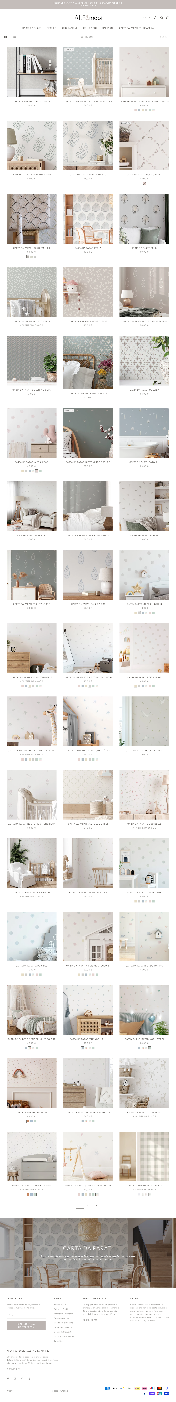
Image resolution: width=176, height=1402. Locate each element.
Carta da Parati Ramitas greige (88, 321)
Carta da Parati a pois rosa (31, 462)
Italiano (143, 18)
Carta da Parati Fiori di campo (88, 892)
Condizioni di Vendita (63, 1323)
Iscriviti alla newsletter (26, 1325)
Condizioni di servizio (63, 1327)
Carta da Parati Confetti (31, 1112)
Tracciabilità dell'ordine (64, 1313)
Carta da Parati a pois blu (31, 966)
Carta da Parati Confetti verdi (31, 1185)
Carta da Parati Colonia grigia (31, 390)
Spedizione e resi (61, 1318)
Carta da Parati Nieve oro (31, 535)
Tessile (51, 28)
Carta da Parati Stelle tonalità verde (31, 750)
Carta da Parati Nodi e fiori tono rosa (31, 824)
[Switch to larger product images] (5, 37)
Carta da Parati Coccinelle (144, 824)
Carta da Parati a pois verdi (144, 892)
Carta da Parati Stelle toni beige (31, 677)
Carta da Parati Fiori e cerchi (31, 892)
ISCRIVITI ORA (13, 1369)
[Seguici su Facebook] (8, 1378)
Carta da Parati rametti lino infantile (88, 101)
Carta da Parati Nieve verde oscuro (88, 462)
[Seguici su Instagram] (15, 1378)
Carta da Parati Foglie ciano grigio (88, 535)
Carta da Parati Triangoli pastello (88, 1112)
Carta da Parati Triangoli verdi (144, 1039)
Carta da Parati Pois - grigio (144, 604)
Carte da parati (31, 28)
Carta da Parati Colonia (144, 390)
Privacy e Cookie (61, 1309)
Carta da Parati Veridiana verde (32, 174)
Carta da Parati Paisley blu (88, 604)
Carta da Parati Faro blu (144, 462)
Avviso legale (60, 1304)
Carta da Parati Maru (144, 248)
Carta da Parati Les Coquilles (31, 248)
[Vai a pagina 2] (96, 1206)
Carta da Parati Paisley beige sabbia (144, 321)
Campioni (108, 28)
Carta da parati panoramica (136, 28)
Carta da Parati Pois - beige (144, 677)
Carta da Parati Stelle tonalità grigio (88, 677)
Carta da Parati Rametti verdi (31, 321)
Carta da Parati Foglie (144, 535)
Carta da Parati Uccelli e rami (144, 750)
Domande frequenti (63, 1332)
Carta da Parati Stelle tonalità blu (88, 750)
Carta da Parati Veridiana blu (88, 174)
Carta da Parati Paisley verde (31, 604)
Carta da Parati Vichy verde (144, 1185)
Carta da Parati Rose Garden (144, 174)
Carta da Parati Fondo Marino (144, 966)
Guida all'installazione (64, 1336)
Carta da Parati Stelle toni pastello (88, 1185)
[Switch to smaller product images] (10, 37)
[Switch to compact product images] (14, 37)
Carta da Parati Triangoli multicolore (31, 1039)
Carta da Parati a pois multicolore (88, 966)
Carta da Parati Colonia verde (88, 393)
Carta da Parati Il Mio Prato (144, 1112)
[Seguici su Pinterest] (22, 1378)
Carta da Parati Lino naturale (31, 101)
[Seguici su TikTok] (29, 1378)
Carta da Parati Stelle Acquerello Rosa (144, 101)
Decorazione (69, 28)
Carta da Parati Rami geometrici (88, 824)
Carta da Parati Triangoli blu (88, 1039)
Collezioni (90, 28)
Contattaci (58, 1341)
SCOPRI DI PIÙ (90, 1320)
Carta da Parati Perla (88, 248)
